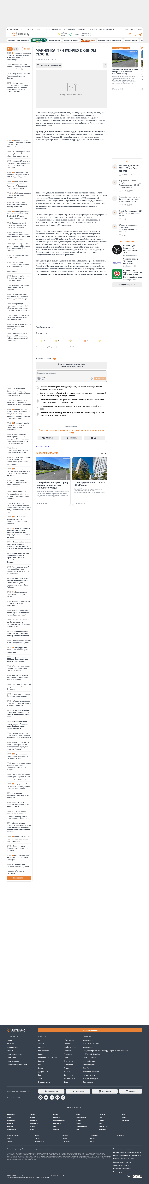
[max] (40, 1097)
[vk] (52, 1097)
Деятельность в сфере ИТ (121, 1165)
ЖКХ (40, 1079)
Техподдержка (12, 1047)
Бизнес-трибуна (44, 1051)
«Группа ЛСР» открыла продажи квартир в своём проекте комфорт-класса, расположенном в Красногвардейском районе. (89, 490)
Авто (40, 1040)
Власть (41, 1061)
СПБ (15, 49)
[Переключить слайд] (142, 59)
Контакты (11, 1044)
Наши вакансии (13, 1061)
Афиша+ (41, 1044)
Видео (40, 1054)
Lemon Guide (93, 29)
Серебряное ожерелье (58, 29)
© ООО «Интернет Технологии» (61, 1176)
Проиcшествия (69, 1054)
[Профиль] (140, 34)
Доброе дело (43, 1072)
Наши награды (118, 1172)
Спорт (66, 1058)
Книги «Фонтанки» (90, 1061)
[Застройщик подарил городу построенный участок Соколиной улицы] (53, 468)
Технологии (68, 1065)
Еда (39, 1075)
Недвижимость (44, 1082)
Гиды (40, 1065)
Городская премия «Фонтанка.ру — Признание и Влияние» (105, 1051)
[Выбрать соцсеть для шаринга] (105, 65)
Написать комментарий (51, 65)
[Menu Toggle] (8, 34)
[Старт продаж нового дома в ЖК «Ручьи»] (89, 468)
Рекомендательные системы (122, 1162)
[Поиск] (130, 34)
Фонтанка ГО (42, 29)
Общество (68, 1044)
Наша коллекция (89, 1058)
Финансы (67, 1072)
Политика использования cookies (123, 1159)
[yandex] (63, 1097)
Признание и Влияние (77, 29)
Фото (66, 1082)
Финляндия (68, 1075)
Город (40, 1068)
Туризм (66, 1068)
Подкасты (68, 1051)
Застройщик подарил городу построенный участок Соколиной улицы (52, 485)
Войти (43, 379)
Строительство (69, 1061)
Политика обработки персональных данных (127, 1152)
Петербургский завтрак (126, 29)
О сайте (10, 1040)
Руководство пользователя (122, 1168)
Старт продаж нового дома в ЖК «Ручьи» (89, 483)
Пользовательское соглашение (123, 1149)
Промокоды (127, 241)
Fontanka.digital (89, 1065)
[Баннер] (39, 40)
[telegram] (46, 1097)
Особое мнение (70, 1047)
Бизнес (41, 1047)
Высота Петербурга (90, 1079)
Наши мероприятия (14, 1054)
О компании (11, 1058)
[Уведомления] (135, 34)
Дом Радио (87, 1068)
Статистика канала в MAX (17, 1065)
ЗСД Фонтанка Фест (107, 29)
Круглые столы (89, 1075)
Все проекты (88, 1082)
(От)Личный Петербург (91, 1054)
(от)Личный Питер (27, 29)
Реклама (10, 1051)
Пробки (74, 34)
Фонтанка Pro (88, 1040)
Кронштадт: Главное (91, 1072)
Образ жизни (69, 1040)
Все (9, 49)
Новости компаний (47, 453)
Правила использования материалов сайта (127, 1155)
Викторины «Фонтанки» (47, 1058)
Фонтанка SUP (12, 29)
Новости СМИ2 (42, 446)
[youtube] (57, 1097)
